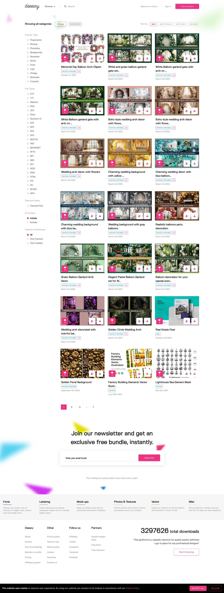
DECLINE (215, 588)
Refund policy (53, 547)
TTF (31, 98)
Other (32, 115)
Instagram (74, 547)
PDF (31, 131)
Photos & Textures (69, 71)
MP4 (32, 193)
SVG (31, 135)
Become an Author (149, 7)
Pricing (28, 557)
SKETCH (33, 140)
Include (33, 218)
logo (32, 69)
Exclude (33, 222)
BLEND (33, 189)
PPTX (32, 152)
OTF (31, 94)
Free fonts (96, 545)
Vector (112, 390)
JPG (31, 111)
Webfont (33, 102)
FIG (31, 181)
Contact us (52, 563)
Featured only (36, 206)
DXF (31, 123)
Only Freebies (36, 243)
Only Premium (36, 239)
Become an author (33, 552)
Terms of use (53, 542)
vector (32, 61)
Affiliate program (32, 563)
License (50, 552)
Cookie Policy (132, 588)
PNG (31, 106)
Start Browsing (186, 552)
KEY (31, 156)
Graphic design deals (98, 538)
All (30, 235)
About (27, 537)
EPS (31, 127)
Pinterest (73, 557)
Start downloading (33, 547)
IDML (32, 173)
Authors (28, 542)
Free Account (187, 7)
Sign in (168, 7)
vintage (33, 73)
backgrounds (35, 52)
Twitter (72, 542)
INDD (32, 169)
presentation (35, 40)
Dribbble (73, 537)
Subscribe (149, 458)
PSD (31, 144)
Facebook (73, 552)
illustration (34, 57)
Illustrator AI (35, 119)
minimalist (34, 77)
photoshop (34, 48)
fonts (32, 65)
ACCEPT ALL (198, 588)
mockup (33, 44)
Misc (158, 334)
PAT (31, 164)
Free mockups (97, 550)
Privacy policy (53, 537)
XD (31, 185)
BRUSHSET (35, 148)
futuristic (34, 81)
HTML (32, 177)
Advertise (51, 557)
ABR (31, 160)
